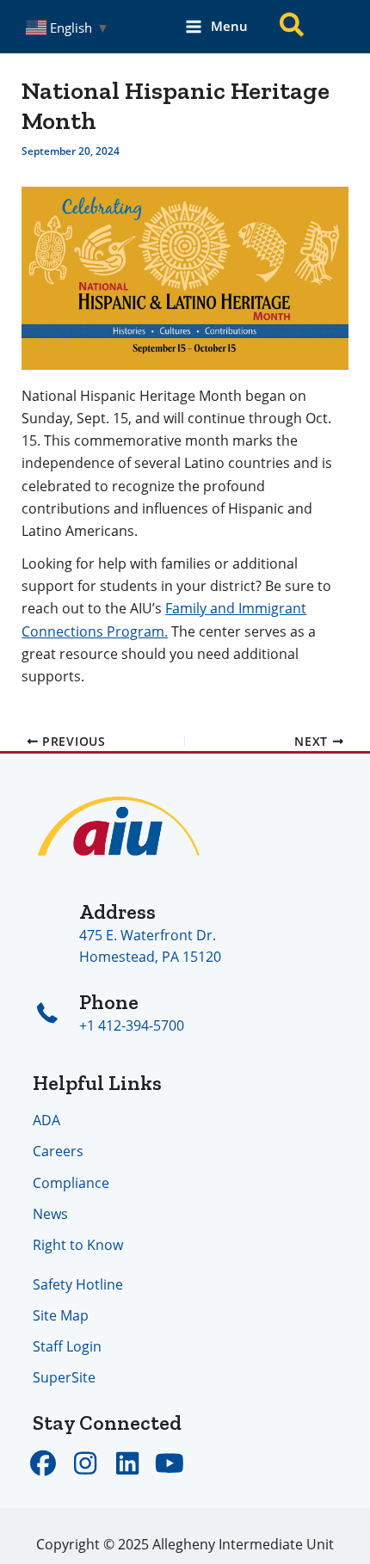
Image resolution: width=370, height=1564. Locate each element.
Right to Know (78, 1244)
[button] (292, 27)
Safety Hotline (78, 1284)
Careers (58, 1151)
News (50, 1213)
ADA (46, 1120)
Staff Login (67, 1346)
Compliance (71, 1182)
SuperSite (64, 1377)
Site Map (61, 1315)
